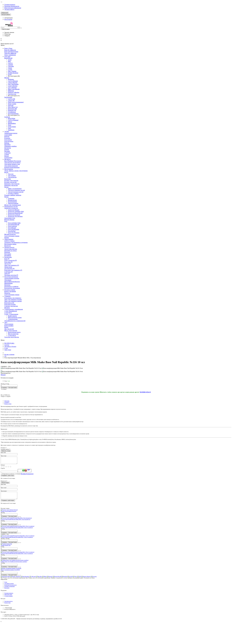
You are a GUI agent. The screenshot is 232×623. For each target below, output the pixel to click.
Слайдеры (7, 153)
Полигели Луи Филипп (15, 216)
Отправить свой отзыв (7, 475)
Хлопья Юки (8, 157)
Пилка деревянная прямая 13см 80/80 (10, 569)
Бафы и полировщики (15, 188)
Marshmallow (12, 123)
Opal (9, 128)
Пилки (6, 187)
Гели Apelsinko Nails (14, 223)
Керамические (12, 200)
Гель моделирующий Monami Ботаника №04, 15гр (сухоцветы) (17, 527)
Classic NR (11, 100)
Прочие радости (9, 247)
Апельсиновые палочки (11, 278)
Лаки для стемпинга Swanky (13, 299)
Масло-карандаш (13, 334)
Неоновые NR (12, 108)
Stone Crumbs (12, 104)
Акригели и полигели (11, 208)
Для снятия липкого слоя (12, 164)
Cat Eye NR (11, 99)
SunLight (10, 105)
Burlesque (11, 79)
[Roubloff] (64, 576)
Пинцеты (7, 293)
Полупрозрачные (13, 113)
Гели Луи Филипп (13, 232)
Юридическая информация (12, 8)
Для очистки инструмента (12, 162)
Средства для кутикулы (11, 337)
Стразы (6, 154)
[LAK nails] (33, 576)
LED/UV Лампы (9, 241)
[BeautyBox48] (57, 576)
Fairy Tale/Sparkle (13, 84)
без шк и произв (9, 354)
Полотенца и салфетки (11, 286)
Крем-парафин (8, 325)
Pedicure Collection (13, 92)
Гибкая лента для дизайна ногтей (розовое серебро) (14, 561)
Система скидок (8, 601)
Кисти (6, 172)
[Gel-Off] (70, 576)
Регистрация (8, 19)
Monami (6, 77)
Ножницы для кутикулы (11, 183)
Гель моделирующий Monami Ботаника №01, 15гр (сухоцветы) (17, 537)
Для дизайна (12, 175)
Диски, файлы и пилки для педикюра (16, 170)
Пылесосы (7, 245)
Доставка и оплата (9, 583)
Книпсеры (7, 179)
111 (5, 356)
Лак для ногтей (9, 329)
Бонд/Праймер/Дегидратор (12, 161)
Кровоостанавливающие (12, 167)
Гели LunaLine (12, 226)
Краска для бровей (10, 291)
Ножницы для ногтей (11, 185)
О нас (6, 348)
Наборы (6, 143)
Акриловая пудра (9, 218)
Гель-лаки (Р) (8, 262)
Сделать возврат (8, 596)
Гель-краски (8, 139)
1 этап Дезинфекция (10, 311)
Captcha (3, 468)
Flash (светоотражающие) (16, 102)
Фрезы (6, 197)
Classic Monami (12, 82)
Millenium (11, 91)
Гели (5, 221)
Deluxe (10, 122)
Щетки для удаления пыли (12, 205)
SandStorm (11, 130)
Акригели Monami (13, 210)
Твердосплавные (13, 203)
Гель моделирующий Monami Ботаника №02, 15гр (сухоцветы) (17, 553)
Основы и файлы (13, 193)
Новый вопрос (5, 482)
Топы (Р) (7, 273)
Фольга (6, 156)
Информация (4, 579)
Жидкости (7, 159)
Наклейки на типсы (10, 250)
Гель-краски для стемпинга (12, 298)
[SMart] (44, 576)
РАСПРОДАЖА (9, 343)
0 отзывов (3, 389)
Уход (5, 322)
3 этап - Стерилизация (11, 314)
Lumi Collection (12, 86)
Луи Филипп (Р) (9, 268)
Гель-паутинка (8, 141)
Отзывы (6, 402)
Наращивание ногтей (11, 206)
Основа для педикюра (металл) (8, 511)
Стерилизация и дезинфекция (13, 309)
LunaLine (7, 117)
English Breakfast (13, 73)
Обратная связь (8, 594)
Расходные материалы (11, 276)
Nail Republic (8, 97)
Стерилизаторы (13, 319)
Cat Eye (10, 63)
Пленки (6, 149)
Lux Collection (12, 87)
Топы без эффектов (10, 53)
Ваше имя (3, 452)
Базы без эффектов (10, 50)
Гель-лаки (7, 56)
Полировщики (12, 201)
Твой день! (7, 350)
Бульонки (7, 138)
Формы (6, 237)
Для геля (10, 174)
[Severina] (94, 576)
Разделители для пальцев (12, 288)
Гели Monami (12, 228)
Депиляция (7, 280)
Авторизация (8, 18)
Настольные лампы (10, 244)
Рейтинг (3, 465)
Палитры (7, 252)
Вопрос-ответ (7, 403)
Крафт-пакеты (12, 316)
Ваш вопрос (4, 491)
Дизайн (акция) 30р (6, 545)
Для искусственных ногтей (16, 190)
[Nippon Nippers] (86, 576)
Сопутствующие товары (11, 236)
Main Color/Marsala (13, 89)
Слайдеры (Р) (8, 272)
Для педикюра (8, 324)
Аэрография (8, 135)
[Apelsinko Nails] (5, 576)
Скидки (6, 345)
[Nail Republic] (25, 576)
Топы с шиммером (10, 55)
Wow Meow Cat (12, 107)
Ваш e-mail (3, 487)
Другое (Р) (7, 263)
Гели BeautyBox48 (13, 224)
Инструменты (8, 169)
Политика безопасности (11, 6)
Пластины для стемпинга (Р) (13, 270)
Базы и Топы (8, 48)
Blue (9, 61)
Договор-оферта (9, 9)
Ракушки (7, 151)
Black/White (11, 118)
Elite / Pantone (12, 71)
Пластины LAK (9, 303)
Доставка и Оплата (10, 346)
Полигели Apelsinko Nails (16, 211)
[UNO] (79, 576)
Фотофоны (7, 255)
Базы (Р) (6, 259)
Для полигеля (12, 177)
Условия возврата (9, 4)
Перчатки (7, 285)
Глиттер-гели (12, 94)
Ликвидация (8, 267)
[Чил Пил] (39, 576)
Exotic (10, 74)
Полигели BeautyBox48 (15, 213)
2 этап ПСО (8, 312)
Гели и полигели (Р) (10, 260)
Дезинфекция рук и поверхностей (14, 321)
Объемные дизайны (10, 146)
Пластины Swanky (10, 304)
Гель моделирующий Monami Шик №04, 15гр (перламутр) (15, 519)
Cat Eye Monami (13, 81)
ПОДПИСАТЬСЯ (145, 392)
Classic (10, 68)
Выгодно (3, 598)
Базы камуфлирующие (11, 51)
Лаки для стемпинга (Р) (11, 265)
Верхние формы (9, 219)
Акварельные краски (10, 133)
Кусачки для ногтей (10, 182)
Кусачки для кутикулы (11, 180)
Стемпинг (7, 296)
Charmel (10, 64)
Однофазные (12, 112)
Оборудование (8, 239)
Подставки (7, 254)
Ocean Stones (12, 126)
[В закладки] (1, 370)
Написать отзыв (5, 451)
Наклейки (7, 144)
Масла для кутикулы (10, 330)
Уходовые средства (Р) (11, 275)
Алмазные (11, 198)
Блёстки (6, 136)
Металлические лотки (15, 317)
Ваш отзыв (3, 456)
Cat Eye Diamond (13, 120)
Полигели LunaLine (14, 214)
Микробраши (8, 283)
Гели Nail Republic (13, 229)
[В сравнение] (20, 516)
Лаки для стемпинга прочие (13, 301)
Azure (10, 60)
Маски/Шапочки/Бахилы (12, 281)
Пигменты (7, 148)
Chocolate (11, 66)
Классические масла (14, 332)
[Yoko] (75, 576)
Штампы (7, 307)
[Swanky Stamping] (15, 576)
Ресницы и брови (9, 290)
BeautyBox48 (8, 58)
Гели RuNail (11, 231)
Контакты (6, 587)
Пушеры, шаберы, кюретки (12, 195)
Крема (6, 327)
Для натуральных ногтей (15, 192)
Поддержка (4, 590)
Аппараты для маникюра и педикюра (16, 242)
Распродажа (8, 257)
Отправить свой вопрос (7, 500)
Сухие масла (12, 335)
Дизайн (6, 131)
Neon (9, 125)
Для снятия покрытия (11, 166)
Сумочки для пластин (11, 306)
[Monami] (49, 576)
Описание (6, 401)
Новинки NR (12, 110)
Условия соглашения (9, 586)
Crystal (10, 69)
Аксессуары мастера (10, 249)
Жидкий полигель (10, 234)
